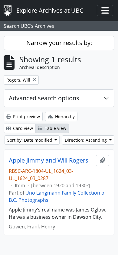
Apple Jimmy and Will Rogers (48, 160)
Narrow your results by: (59, 43)
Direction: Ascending (86, 140)
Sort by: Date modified (30, 140)
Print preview (26, 116)
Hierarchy (64, 116)
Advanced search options (44, 98)
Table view (55, 128)
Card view (22, 128)
